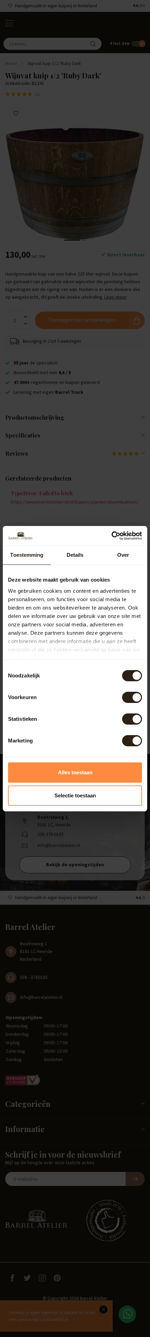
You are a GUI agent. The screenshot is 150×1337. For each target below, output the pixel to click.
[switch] (132, 697)
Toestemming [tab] (26, 555)
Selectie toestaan (75, 795)
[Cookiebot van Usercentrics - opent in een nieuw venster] (111, 535)
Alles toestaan (75, 772)
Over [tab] (123, 555)
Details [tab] (75, 555)
